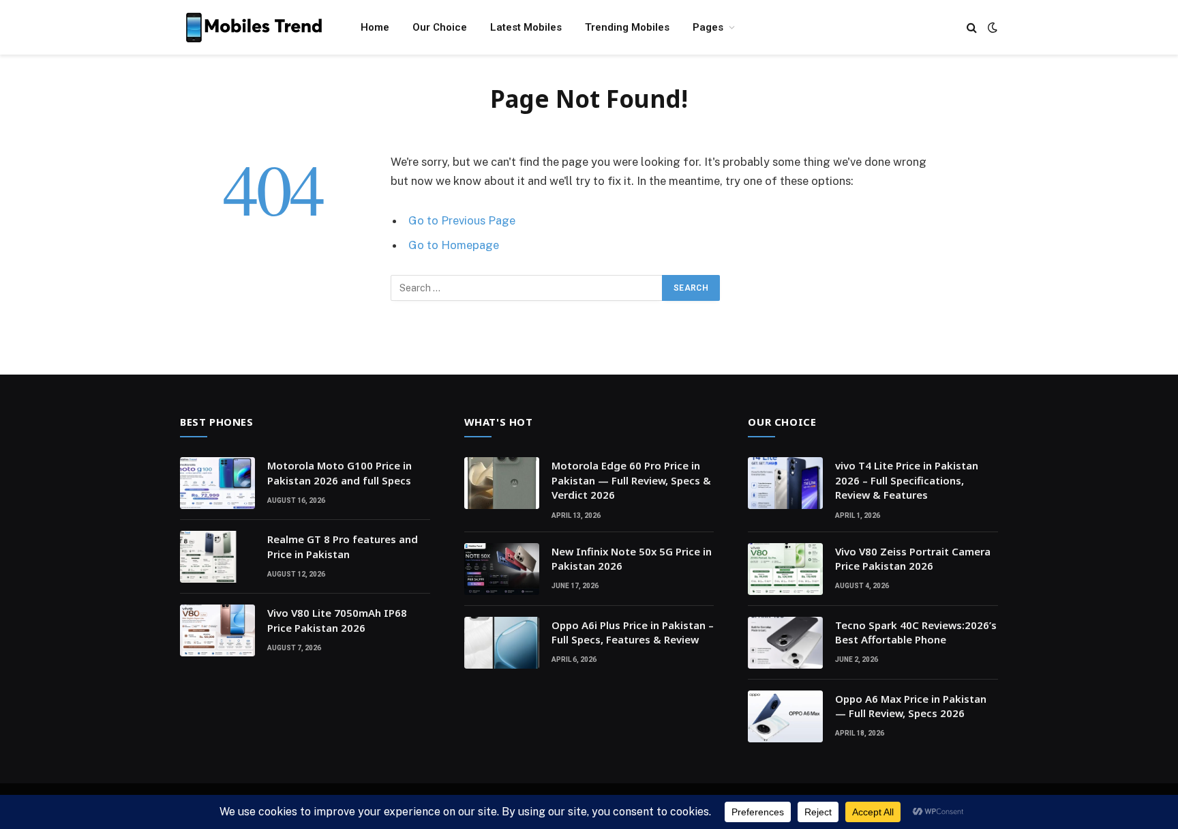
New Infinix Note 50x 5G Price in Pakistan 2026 (632, 558)
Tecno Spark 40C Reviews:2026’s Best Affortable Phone (916, 632)
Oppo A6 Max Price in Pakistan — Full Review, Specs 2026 (910, 706)
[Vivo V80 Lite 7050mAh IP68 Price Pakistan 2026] (217, 630)
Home (375, 27)
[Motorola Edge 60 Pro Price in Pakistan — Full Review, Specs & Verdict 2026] (501, 483)
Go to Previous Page (461, 220)
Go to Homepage (453, 245)
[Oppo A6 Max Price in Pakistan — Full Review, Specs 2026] (785, 716)
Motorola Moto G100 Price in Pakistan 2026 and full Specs (339, 472)
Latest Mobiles (526, 27)
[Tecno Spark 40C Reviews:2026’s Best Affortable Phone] (785, 643)
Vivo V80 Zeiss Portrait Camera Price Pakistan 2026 (913, 558)
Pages (708, 27)
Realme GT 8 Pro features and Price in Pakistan (342, 546)
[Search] (972, 27)
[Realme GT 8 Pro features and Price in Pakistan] (217, 557)
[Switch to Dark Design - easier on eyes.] (991, 27)
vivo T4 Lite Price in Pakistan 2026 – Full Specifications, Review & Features (906, 480)
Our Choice (439, 27)
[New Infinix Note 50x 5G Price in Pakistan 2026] (501, 569)
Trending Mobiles (627, 27)
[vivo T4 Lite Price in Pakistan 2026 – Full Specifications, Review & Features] (785, 483)
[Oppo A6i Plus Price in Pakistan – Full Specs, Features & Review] (501, 643)
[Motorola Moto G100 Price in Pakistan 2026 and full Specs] (217, 483)
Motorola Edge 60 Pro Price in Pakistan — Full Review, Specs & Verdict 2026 (631, 480)
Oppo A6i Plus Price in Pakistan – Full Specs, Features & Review (633, 632)
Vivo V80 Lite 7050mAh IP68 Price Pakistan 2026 (337, 620)
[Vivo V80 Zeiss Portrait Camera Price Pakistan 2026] (785, 569)
